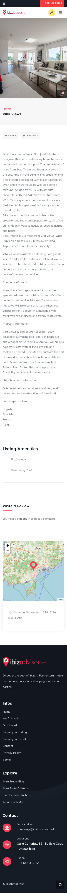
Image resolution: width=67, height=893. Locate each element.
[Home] (14, 12)
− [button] (7, 551)
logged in (24, 518)
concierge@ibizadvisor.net (35, 829)
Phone (21, 858)
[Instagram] (4, 3)
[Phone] (7, 861)
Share (12, 135)
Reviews (32, 135)
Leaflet (60, 599)
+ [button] (7, 545)
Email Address (25, 824)
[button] (60, 58)
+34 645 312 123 (29, 863)
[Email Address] (7, 828)
